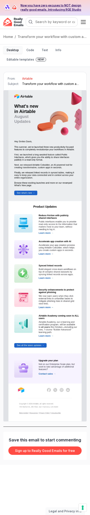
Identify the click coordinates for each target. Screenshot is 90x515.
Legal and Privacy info (65, 511)
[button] (82, 22)
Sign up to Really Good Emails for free (45, 451)
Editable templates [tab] (25, 59)
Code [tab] (30, 50)
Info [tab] (58, 50)
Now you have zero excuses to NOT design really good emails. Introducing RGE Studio (51, 7)
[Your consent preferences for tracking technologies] (83, 508)
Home (8, 37)
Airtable (27, 78)
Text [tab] (45, 50)
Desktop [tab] (13, 50)
